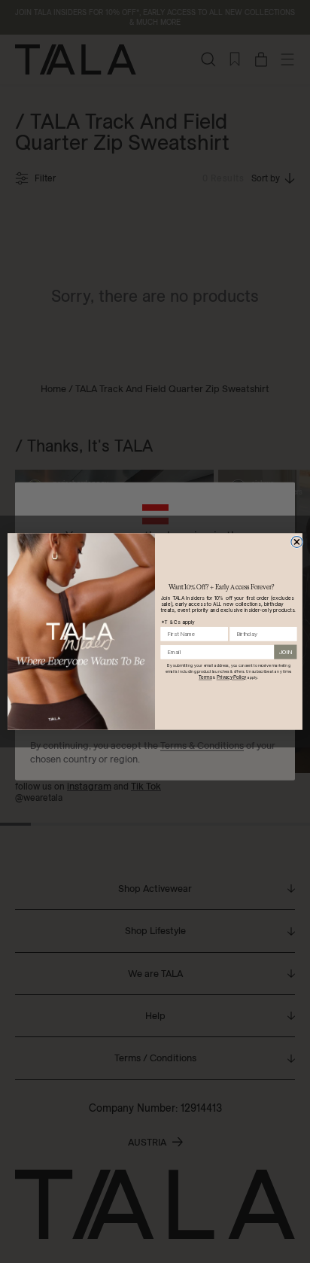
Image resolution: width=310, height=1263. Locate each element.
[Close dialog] (296, 541)
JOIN (285, 652)
